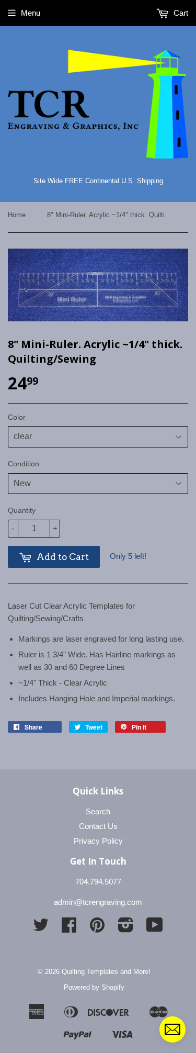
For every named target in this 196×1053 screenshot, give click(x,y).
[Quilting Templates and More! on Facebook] (69, 928)
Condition (23, 464)
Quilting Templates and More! (106, 972)
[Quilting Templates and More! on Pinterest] (97, 928)
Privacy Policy (98, 840)
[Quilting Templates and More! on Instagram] (126, 928)
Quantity (22, 510)
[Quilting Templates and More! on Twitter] (41, 928)
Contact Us (98, 826)
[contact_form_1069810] (172, 1029)
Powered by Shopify (94, 987)
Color (17, 417)
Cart (179, 12)
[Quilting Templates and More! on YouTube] (154, 928)
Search (98, 811)
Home (17, 215)
